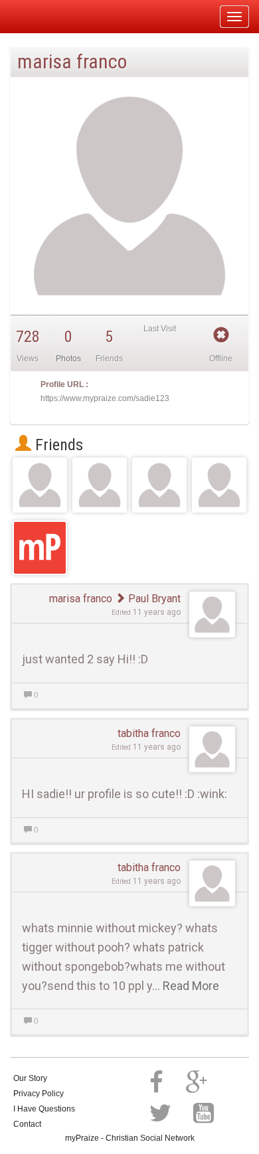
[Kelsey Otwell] (40, 485)
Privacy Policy (38, 1093)
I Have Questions (44, 1108)
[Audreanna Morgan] (219, 485)
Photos (68, 358)
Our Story (30, 1078)
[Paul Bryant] (100, 485)
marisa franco (80, 598)
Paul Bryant (153, 598)
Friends (57, 445)
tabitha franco (149, 733)
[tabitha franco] (159, 485)
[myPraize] (42, 16)
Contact (27, 1124)
